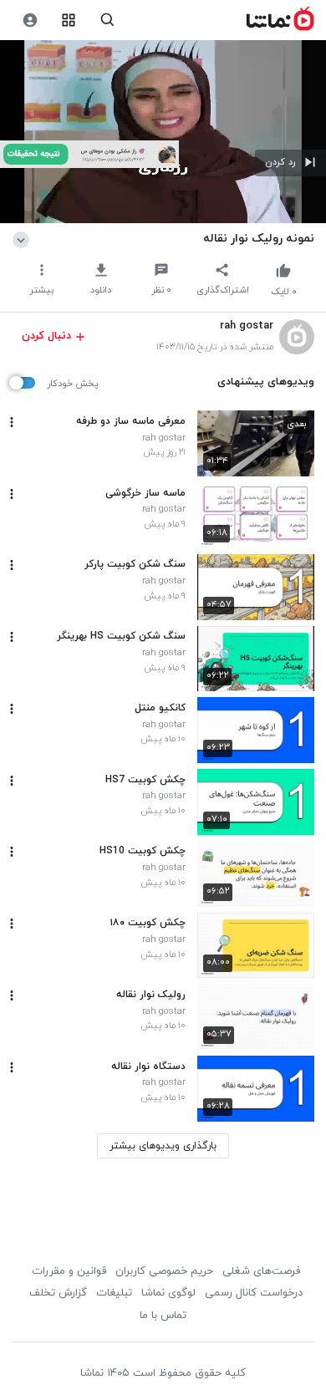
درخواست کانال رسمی (254, 1293)
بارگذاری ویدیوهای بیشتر (163, 1145)
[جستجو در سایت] (107, 20)
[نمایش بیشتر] (24, 238)
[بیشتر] (11, 422)
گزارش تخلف (58, 1293)
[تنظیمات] (30, 20)
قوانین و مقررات (69, 1271)
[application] (163, 131)
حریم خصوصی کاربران (164, 1271)
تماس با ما (163, 1315)
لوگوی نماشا (168, 1293)
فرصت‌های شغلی (261, 1271)
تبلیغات (114, 1293)
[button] (290, 163)
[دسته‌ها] (69, 20)
